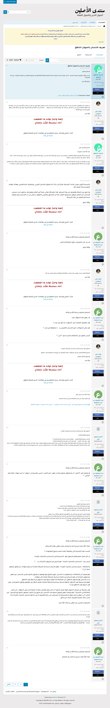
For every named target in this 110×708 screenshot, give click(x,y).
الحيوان (72, 95)
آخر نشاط (88, 55)
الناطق (64, 95)
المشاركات (99, 55)
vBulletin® (55, 697)
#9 (7, 391)
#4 (7, 181)
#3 (7, 144)
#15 (7, 648)
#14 (7, 611)
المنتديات (101, 22)
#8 (7, 345)
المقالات (92, 22)
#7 (7, 309)
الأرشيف (83, 22)
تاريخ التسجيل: (100, 82)
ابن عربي (75, 22)
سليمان (60, 95)
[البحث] (5, 12)
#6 (7, 270)
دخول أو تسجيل (11, 1)
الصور (79, 55)
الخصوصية (45, 691)
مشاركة (97, 89)
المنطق (68, 95)
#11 (7, 464)
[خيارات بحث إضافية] (8, 12)
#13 (7, 537)
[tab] (99, 55)
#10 (7, 428)
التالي (9, 684)
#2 (7, 102)
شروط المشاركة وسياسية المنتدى (28, 691)
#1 (7, 66)
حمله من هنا (48, 136)
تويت (97, 92)
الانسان (76, 95)
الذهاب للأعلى (10, 691)
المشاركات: (101, 85)
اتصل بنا (53, 691)
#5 (7, 233)
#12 (7, 501)
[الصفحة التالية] (26, 60)
